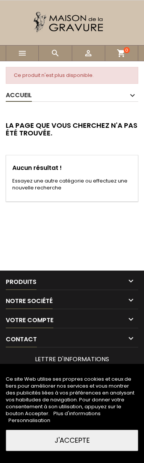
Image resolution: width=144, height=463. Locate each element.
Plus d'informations (77, 413)
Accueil (19, 95)
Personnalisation (29, 420)
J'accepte (72, 440)
